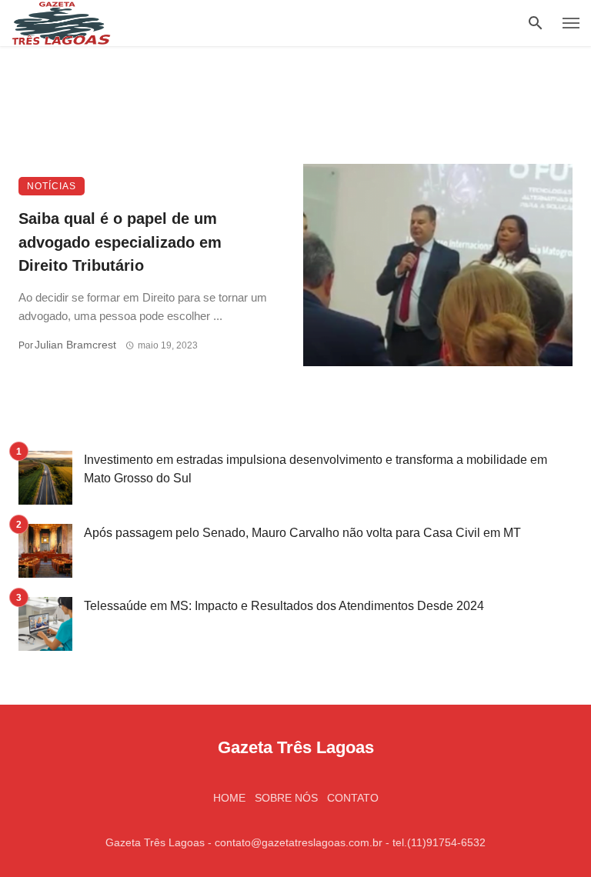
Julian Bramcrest (75, 344)
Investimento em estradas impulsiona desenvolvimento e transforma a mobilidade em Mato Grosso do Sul (315, 469)
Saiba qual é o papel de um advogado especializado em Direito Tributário (120, 241)
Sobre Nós (286, 798)
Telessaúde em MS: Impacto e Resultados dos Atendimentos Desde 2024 (284, 605)
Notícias (51, 186)
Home (229, 798)
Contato (353, 798)
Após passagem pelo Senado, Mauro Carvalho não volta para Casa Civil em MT (302, 532)
